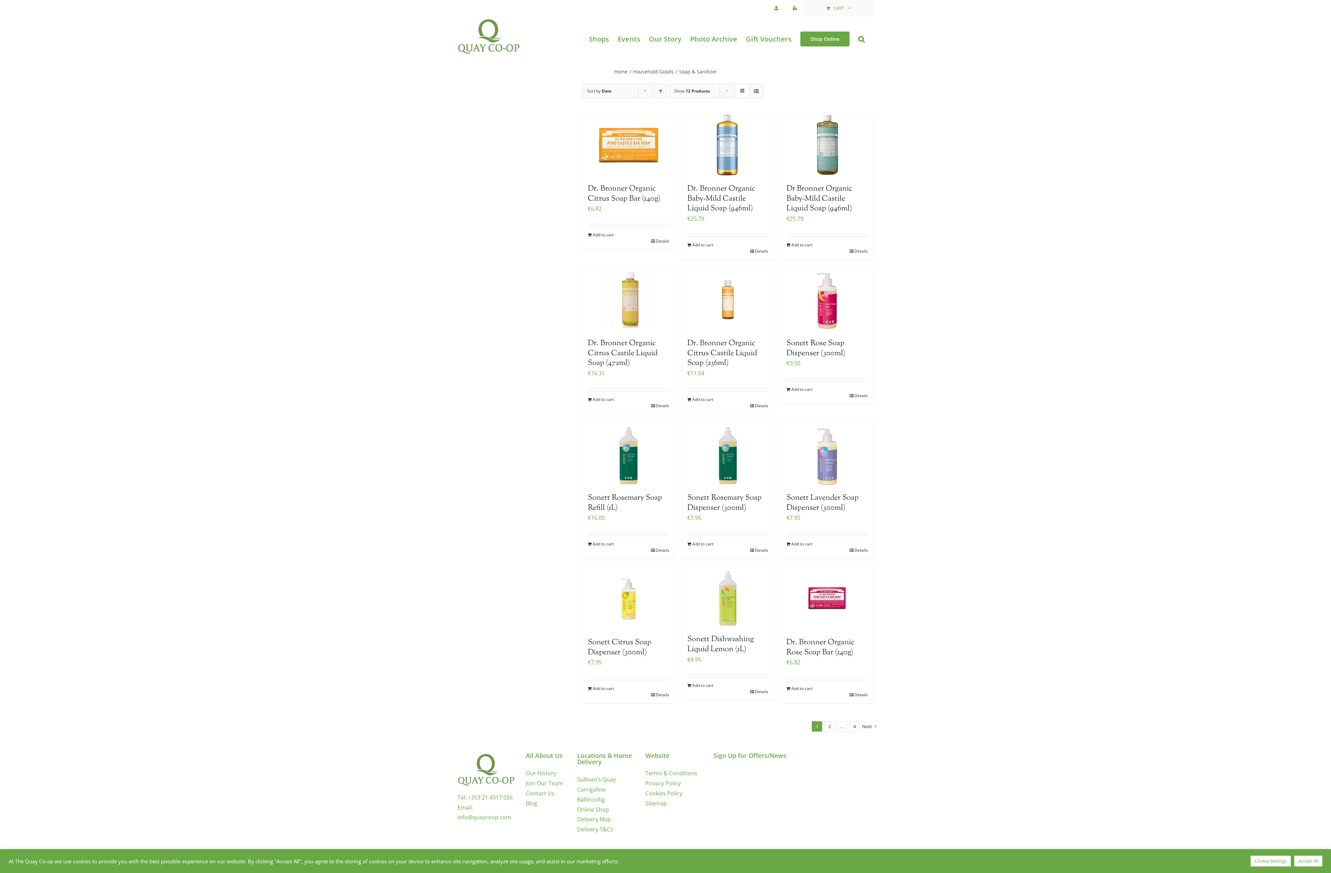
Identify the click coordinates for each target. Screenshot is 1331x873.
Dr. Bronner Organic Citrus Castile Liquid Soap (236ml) (722, 353)
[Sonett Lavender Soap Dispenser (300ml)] (827, 454)
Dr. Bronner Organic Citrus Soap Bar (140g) (624, 193)
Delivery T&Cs (595, 829)
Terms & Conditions (671, 773)
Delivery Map (594, 819)
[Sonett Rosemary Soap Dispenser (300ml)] (728, 454)
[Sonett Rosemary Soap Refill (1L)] (629, 454)
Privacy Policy (663, 783)
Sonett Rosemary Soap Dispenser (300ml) (724, 503)
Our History (541, 773)
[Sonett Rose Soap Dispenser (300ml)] (827, 300)
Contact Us (540, 793)
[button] (861, 39)
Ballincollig (591, 799)
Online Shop (593, 809)
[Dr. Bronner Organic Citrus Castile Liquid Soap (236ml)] (728, 300)
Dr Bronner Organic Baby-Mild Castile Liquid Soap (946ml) (819, 198)
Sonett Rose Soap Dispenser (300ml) (815, 348)
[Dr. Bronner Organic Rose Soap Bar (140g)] (827, 599)
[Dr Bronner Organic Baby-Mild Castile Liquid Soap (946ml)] (827, 145)
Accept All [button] (1308, 861)
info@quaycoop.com (484, 817)
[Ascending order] (660, 91)
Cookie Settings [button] (1271, 861)
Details (662, 241)
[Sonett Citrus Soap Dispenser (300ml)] (629, 599)
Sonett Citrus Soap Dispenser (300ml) (619, 647)
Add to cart (603, 235)
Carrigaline (591, 789)
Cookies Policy (663, 793)
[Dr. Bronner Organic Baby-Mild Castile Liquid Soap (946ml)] (728, 145)
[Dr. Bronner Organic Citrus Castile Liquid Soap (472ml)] (629, 300)
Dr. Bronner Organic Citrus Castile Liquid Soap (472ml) (623, 353)
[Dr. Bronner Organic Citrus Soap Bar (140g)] (629, 145)
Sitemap (656, 803)
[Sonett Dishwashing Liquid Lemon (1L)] (728, 597)
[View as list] (756, 91)
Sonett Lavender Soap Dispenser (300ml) (822, 503)
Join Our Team (544, 783)
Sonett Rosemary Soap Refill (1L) (625, 503)
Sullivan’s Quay (596, 779)
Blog (531, 803)
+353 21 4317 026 (490, 797)
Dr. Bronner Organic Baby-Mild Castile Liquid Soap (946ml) (721, 198)
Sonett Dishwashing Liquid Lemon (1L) (720, 644)
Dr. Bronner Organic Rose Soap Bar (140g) (820, 647)
